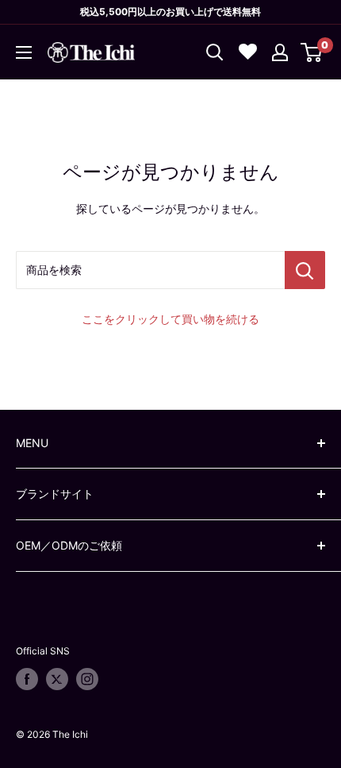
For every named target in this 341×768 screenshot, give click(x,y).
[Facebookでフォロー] (27, 679)
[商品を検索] (305, 270)
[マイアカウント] (280, 52)
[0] (312, 52)
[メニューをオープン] (24, 52)
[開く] (215, 52)
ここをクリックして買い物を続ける (170, 319)
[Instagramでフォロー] (87, 679)
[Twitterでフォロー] (57, 679)
